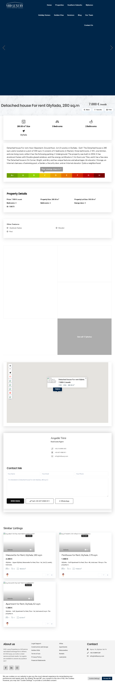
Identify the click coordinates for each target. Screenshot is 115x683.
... (12, 565)
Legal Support (36, 643)
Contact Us (88, 25)
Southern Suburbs (74, 5)
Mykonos (89, 5)
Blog (80, 15)
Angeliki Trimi (58, 438)
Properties (59, 5)
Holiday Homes (44, 15)
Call (40, 501)
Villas (61, 643)
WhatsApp (65, 501)
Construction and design (39, 647)
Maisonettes (63, 650)
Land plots (62, 657)
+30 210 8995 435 (60, 448)
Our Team (89, 15)
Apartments (63, 647)
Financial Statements (38, 660)
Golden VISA (35, 650)
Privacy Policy (36, 657)
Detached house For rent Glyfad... (72, 380)
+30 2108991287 (95, 653)
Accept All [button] (107, 678)
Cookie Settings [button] (94, 678)
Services (70, 15)
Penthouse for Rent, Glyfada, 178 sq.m (79, 555)
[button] (3, 47)
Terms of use (35, 653)
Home (49, 5)
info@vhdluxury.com (61, 456)
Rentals (61, 653)
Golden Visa (59, 15)
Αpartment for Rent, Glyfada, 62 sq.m (23, 603)
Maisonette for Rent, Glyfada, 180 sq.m (24, 555)
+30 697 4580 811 (60, 452)
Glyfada (23, 135)
